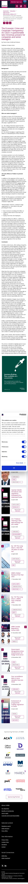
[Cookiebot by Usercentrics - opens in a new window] (19, 415)
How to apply (5, 813)
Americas (14, 641)
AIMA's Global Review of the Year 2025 (17, 575)
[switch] (24, 446)
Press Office (5, 831)
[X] (3, 865)
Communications (16, 586)
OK (14, 468)
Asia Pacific (15, 720)
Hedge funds (15, 482)
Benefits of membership (8, 811)
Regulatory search (6, 826)
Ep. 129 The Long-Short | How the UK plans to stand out (17, 548)
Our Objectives (5, 808)
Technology (15, 507)
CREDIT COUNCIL (24, 1)
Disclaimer (4, 844)
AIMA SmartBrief (6, 858)
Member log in (15, 2)
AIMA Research (5, 828)
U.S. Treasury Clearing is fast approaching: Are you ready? (17, 521)
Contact (4, 847)
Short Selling (15, 558)
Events (14, 612)
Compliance (15, 477)
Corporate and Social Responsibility (10, 815)
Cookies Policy (5, 842)
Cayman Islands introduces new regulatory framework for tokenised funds (16, 493)
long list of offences (11, 181)
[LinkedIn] (5, 865)
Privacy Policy (5, 840)
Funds (13, 479)
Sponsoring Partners (14, 797)
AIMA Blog (4, 856)
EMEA (13, 565)
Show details (19, 463)
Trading (14, 713)
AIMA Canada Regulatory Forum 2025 (15, 628)
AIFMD (13, 662)
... (21, 482)
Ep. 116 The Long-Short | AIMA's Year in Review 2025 (17, 599)
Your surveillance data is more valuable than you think (17, 679)
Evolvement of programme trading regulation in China (17, 703)
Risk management (16, 534)
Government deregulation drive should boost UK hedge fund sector (17, 652)
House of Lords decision (18, 78)
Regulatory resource (18, 510)
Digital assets (15, 504)
